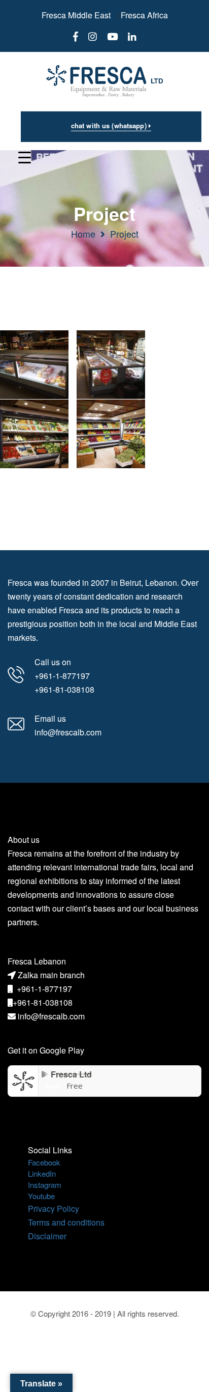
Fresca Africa (144, 15)
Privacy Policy (53, 1208)
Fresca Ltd (71, 1074)
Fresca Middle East (76, 15)
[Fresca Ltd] (23, 1080)
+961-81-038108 (43, 1002)
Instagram (44, 1184)
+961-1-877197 (44, 989)
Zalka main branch (51, 975)
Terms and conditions (66, 1222)
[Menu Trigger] (25, 157)
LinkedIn (42, 1173)
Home (83, 233)
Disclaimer (47, 1236)
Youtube (41, 1195)
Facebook (44, 1162)
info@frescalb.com (51, 1016)
